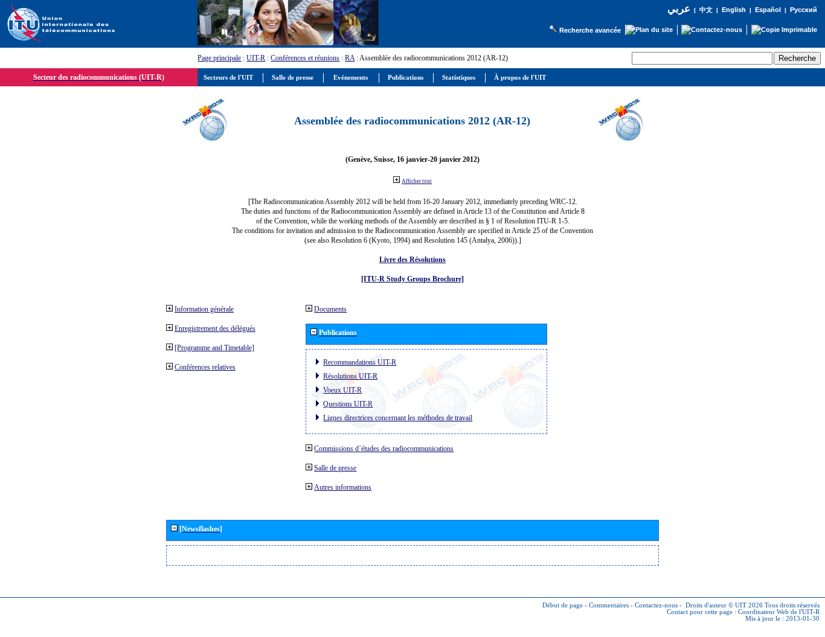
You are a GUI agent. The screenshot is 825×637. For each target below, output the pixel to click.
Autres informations (342, 487)
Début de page (562, 605)
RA (350, 58)
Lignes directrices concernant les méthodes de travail (397, 418)
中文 (706, 10)
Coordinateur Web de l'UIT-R (779, 612)
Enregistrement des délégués (215, 328)
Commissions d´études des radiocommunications (384, 448)
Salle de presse (335, 468)
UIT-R (255, 58)
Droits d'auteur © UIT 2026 (724, 605)
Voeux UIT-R (342, 390)
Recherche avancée (590, 30)
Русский (803, 9)
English (734, 9)
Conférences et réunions (305, 58)
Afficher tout (417, 181)
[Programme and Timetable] (214, 348)
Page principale (219, 58)
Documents (330, 309)
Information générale (204, 309)
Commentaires (609, 605)
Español (768, 9)
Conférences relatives (205, 367)
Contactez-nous (656, 605)
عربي (678, 8)
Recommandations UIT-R (359, 362)
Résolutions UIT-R (350, 376)
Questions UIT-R (348, 404)
